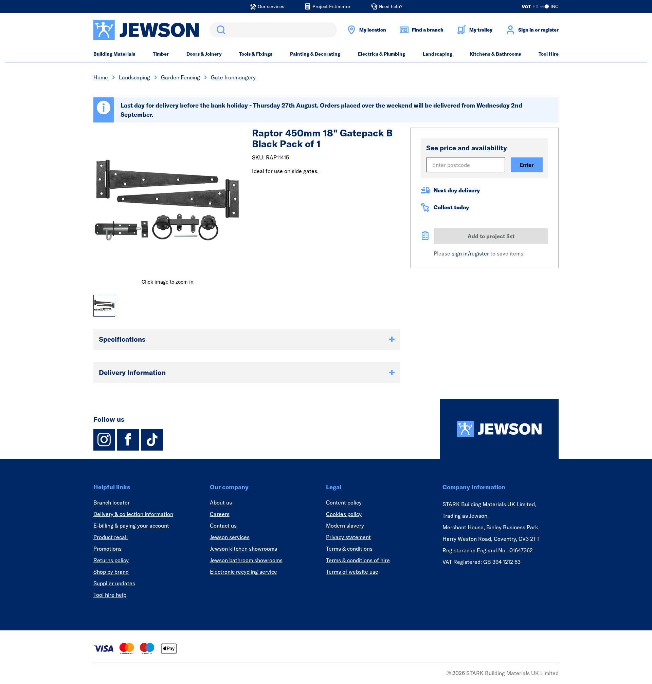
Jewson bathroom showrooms (246, 560)
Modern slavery (345, 525)
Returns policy (111, 560)
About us (221, 502)
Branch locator (111, 502)
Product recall (110, 537)
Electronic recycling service (243, 571)
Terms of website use (352, 571)
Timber (161, 54)
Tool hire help (109, 594)
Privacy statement (348, 537)
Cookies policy (344, 514)
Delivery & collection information (133, 514)
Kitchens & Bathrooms (495, 54)
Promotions (107, 548)
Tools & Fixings (255, 54)
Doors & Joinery (204, 54)
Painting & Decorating (315, 54)
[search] (273, 29)
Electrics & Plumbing (381, 54)
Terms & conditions (349, 548)
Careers (220, 514)
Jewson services (230, 537)
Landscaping (437, 54)
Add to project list (491, 236)
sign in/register (470, 253)
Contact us (223, 525)
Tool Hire (549, 54)
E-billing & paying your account (131, 525)
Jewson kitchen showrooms (243, 548)
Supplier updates (114, 583)
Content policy (344, 502)
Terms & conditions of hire (358, 560)
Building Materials (114, 54)
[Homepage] (499, 429)
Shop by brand (111, 571)
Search (220, 29)
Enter (527, 165)
